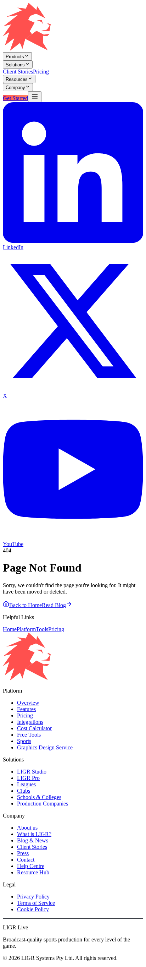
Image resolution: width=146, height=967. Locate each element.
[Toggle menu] (34, 96)
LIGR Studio (31, 772)
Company (15, 87)
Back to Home (25, 605)
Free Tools (29, 735)
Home (10, 629)
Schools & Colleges (39, 797)
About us (27, 828)
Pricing (41, 72)
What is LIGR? (34, 834)
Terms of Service (36, 903)
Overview (28, 703)
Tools (42, 629)
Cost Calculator (34, 728)
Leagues (26, 784)
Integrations (30, 722)
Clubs (23, 791)
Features (26, 709)
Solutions (15, 64)
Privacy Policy (33, 897)
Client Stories (18, 72)
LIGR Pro (28, 778)
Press (23, 853)
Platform (26, 629)
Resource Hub (33, 872)
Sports (24, 741)
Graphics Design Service (45, 747)
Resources (17, 79)
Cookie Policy (33, 909)
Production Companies (42, 804)
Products (15, 56)
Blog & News (32, 840)
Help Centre (30, 866)
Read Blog (54, 605)
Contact (25, 860)
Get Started (15, 98)
